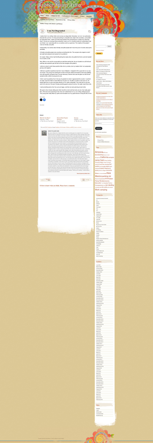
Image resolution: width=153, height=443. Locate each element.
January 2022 (99, 268)
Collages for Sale (55, 16)
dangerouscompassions (101, 96)
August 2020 (99, 284)
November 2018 (99, 321)
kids (100, 170)
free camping (105, 164)
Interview (98, 219)
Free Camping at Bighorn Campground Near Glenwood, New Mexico (104, 74)
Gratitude (98, 212)
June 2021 (98, 275)
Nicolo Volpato (61, 438)
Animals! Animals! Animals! (102, 198)
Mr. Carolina (100, 173)
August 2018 (99, 326)
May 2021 (98, 277)
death (100, 164)
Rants (97, 236)
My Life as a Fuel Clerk (101, 224)
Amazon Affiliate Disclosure (103, 141)
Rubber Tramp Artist (59, 4)
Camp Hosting (107, 160)
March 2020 (98, 293)
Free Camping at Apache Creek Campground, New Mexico (103, 65)
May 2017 (98, 352)
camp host (99, 160)
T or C (102, 183)
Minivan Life (99, 221)
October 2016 (99, 364)
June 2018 (98, 329)
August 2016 (99, 368)
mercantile (109, 170)
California (104, 157)
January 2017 (99, 359)
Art (96, 200)
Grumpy (76, 118)
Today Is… (98, 245)
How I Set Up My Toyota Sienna (103, 69)
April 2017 (98, 354)
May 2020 (98, 289)
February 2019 (99, 315)
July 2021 (98, 273)
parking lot (106, 176)
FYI (97, 210)
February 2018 (99, 336)
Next (84, 179)
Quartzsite (102, 179)
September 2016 (100, 366)
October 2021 (99, 272)
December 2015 (99, 382)
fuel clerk (101, 166)
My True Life (99, 226)
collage (101, 162)
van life (101, 187)
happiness (58, 127)
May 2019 (98, 310)
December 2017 (99, 340)
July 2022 (98, 265)
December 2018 (99, 319)
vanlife (105, 187)
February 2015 (99, 399)
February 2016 (99, 378)
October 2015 (99, 385)
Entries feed (98, 412)
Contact (82, 16)
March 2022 (98, 266)
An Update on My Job (101, 79)
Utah (104, 185)
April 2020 (98, 291)
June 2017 (98, 350)
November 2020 (99, 280)
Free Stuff (98, 207)
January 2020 (99, 296)
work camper (110, 187)
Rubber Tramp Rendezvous (104, 180)
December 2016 (99, 361)
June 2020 (98, 287)
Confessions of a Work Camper (70, 16)
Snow (97, 67)
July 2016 (98, 369)
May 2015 (98, 394)
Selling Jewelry (99, 240)
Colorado (109, 162)
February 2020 (99, 294)
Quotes (97, 235)
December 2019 (99, 298)
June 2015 (98, 392)
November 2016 (99, 362)
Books (97, 202)
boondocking (99, 155)
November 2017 (99, 341)
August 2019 (99, 305)
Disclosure (89, 16)
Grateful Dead (103, 168)
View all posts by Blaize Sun (83, 173)
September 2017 (100, 345)
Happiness (98, 215)
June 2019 (98, 308)
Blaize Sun (60, 32)
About (47, 15)
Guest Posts (98, 214)
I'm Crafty (98, 217)
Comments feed (99, 413)
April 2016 (98, 375)
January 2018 (99, 338)
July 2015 (98, 390)
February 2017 (99, 357)
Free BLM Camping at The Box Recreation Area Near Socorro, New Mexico (104, 86)
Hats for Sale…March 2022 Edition (103, 81)
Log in (97, 410)
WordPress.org (99, 415)
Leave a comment (77, 127)
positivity (72, 127)
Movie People (99, 77)
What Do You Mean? (45, 118)
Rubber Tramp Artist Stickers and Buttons (51, 23)
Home (42, 15)
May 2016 (98, 373)
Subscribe (99, 128)
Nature (97, 228)
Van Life (98, 254)
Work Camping (48, 127)
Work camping (101, 189)
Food (97, 205)
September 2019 (100, 303)
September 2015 (100, 387)
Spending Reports (100, 242)
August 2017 (99, 347)
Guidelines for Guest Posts (47, 19)
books (106, 152)
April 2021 (98, 279)
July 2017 (98, 348)
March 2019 (98, 314)
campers (111, 157)
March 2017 (98, 355)
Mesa (96, 173)
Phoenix (97, 179)
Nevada (104, 173)
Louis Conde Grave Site (107, 102)
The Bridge (98, 243)
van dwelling (109, 185)
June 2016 (98, 371)
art (104, 152)
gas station (106, 166)
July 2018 (98, 328)
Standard (89, 31)
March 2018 (98, 335)
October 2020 (99, 282)
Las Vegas (103, 170)
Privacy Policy (71, 20)
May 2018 (98, 331)
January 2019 (99, 317)
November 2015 (99, 383)
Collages (104, 162)
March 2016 (98, 376)
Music (97, 222)
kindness (68, 127)
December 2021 (99, 270)
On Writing (98, 229)
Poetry (97, 233)
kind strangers (63, 127)
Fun (97, 209)
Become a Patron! (100, 50)
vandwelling (97, 187)
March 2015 (98, 397)
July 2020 (98, 286)
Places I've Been (99, 231)
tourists (106, 183)
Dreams (98, 203)
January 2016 (99, 380)
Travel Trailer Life (100, 250)
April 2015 (98, 396)
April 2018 (98, 333)
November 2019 (99, 300)
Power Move (99, 83)
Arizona (99, 151)
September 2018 (100, 324)
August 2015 (99, 389)
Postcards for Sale (61, 20)
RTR (106, 179)
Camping (97, 162)
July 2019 (98, 307)
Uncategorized (99, 252)
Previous (48, 179)
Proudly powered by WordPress (44, 438)
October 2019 (99, 301)
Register (98, 408)
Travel (97, 249)
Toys (97, 247)
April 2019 (98, 312)
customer (97, 164)
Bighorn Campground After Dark (103, 71)
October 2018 (99, 322)
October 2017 (99, 343)
